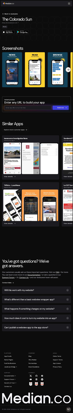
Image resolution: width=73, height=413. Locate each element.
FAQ (57, 272)
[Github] (36, 376)
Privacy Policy (57, 367)
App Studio (7, 356)
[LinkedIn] (36, 379)
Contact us (7, 386)
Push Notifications (10, 363)
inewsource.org (8, 140)
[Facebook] (42, 376)
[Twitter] (31, 376)
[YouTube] (31, 379)
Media (4, 26)
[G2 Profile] (42, 379)
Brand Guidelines (34, 367)
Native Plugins (8, 360)
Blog (30, 356)
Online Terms (57, 356)
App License (57, 363)
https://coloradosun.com (9, 22)
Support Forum (8, 277)
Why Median (32, 360)
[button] (69, 3)
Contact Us (24, 277)
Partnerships (33, 363)
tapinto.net (7, 187)
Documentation (34, 275)
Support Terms (58, 360)
